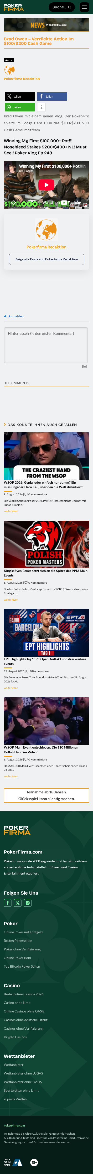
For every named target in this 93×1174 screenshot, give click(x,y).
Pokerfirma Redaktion (22, 79)
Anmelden (16, 316)
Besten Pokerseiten (18, 940)
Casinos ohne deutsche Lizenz (25, 1020)
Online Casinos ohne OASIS (24, 1011)
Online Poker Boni (17, 958)
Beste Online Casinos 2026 (23, 994)
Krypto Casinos (15, 1037)
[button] (20, 96)
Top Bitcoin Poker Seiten (22, 966)
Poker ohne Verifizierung (22, 949)
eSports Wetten (15, 1099)
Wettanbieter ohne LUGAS (23, 1073)
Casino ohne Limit (17, 1003)
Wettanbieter (14, 1065)
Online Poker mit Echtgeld (23, 932)
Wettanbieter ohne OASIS (23, 1082)
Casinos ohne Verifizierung (23, 1028)
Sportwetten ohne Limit (21, 1090)
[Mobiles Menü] (84, 7)
